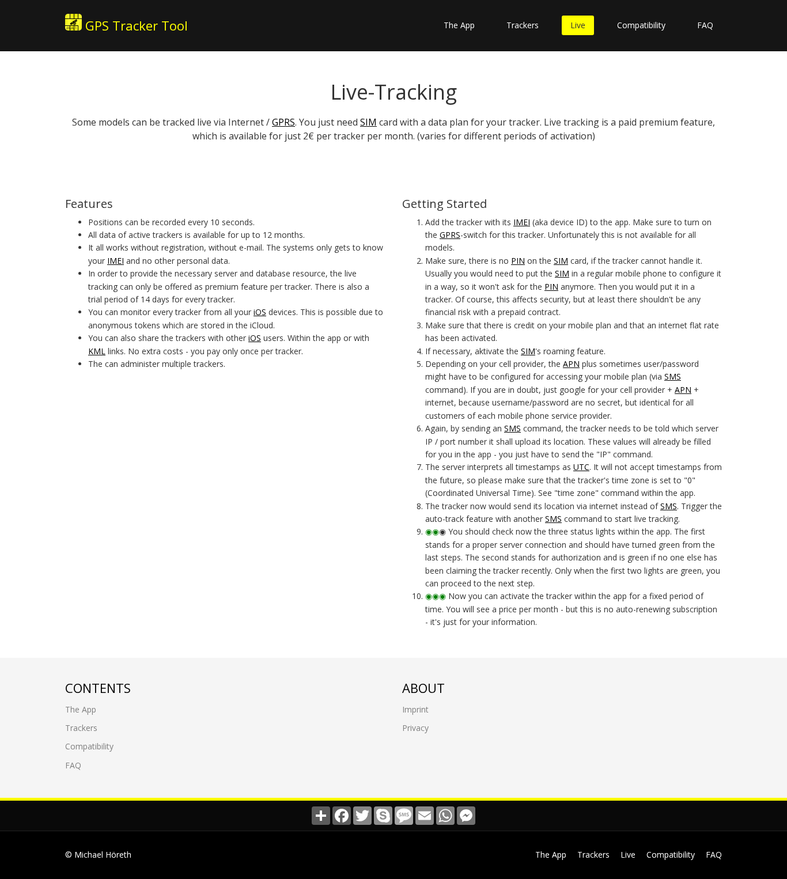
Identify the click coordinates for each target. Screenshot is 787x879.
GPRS (283, 122)
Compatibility (641, 25)
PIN (518, 260)
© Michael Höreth (98, 854)
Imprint (415, 709)
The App (459, 25)
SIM (368, 122)
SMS (672, 376)
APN (571, 363)
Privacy (415, 727)
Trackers (522, 25)
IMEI (115, 260)
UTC (581, 466)
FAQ (705, 25)
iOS (259, 311)
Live (577, 25)
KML (96, 351)
